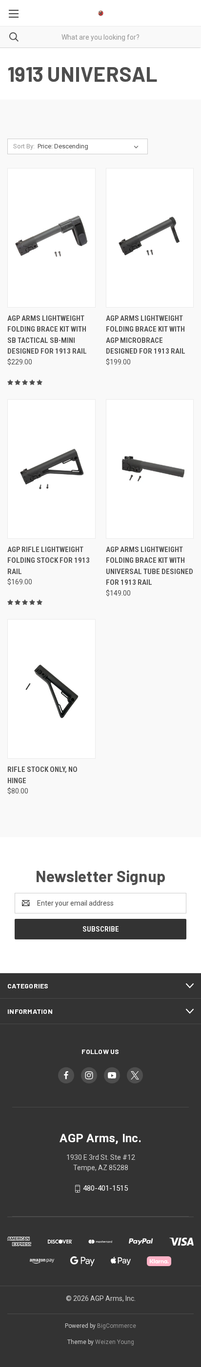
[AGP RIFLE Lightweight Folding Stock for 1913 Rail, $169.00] (51, 469)
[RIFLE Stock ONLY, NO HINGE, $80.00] (51, 689)
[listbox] (90, 146)
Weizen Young (114, 1342)
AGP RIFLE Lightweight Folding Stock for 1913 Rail (48, 560)
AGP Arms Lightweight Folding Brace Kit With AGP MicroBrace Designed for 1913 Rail (145, 335)
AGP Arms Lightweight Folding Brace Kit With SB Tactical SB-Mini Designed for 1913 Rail (47, 335)
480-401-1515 (105, 1188)
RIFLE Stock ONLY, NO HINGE (42, 775)
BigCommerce (116, 1325)
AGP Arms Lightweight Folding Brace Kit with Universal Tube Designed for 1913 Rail (149, 566)
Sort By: (24, 146)
